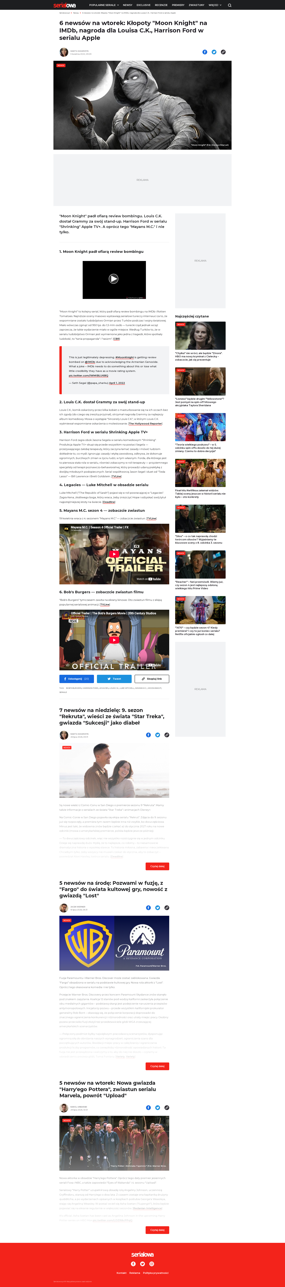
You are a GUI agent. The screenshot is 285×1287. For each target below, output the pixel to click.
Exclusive (144, 5)
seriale (63, 692)
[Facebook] (133, 1264)
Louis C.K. (114, 688)
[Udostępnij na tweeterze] (214, 52)
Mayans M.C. (141, 688)
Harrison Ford (90, 688)
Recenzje (161, 5)
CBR (116, 338)
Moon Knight (154, 688)
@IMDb (90, 361)
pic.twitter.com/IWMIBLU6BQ (88, 375)
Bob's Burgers (73, 688)
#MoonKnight (124, 357)
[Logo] (64, 5)
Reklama (134, 1273)
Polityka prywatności (155, 1273)
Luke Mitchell (127, 688)
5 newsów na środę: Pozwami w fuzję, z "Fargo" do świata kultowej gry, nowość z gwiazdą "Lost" (113, 889)
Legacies (103, 688)
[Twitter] (142, 1264)
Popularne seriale (102, 5)
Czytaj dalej (157, 866)
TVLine (116, 476)
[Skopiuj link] (223, 52)
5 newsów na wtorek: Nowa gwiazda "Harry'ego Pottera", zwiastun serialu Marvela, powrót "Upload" (107, 1089)
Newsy (127, 5)
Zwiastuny (196, 5)
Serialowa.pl (64, 13)
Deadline (109, 501)
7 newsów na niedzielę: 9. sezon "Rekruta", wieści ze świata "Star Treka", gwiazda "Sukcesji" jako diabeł (111, 716)
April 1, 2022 (117, 382)
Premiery (178, 5)
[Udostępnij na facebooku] (204, 52)
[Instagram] (151, 1264)
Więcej (213, 5)
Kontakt (121, 1273)
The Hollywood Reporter (145, 423)
